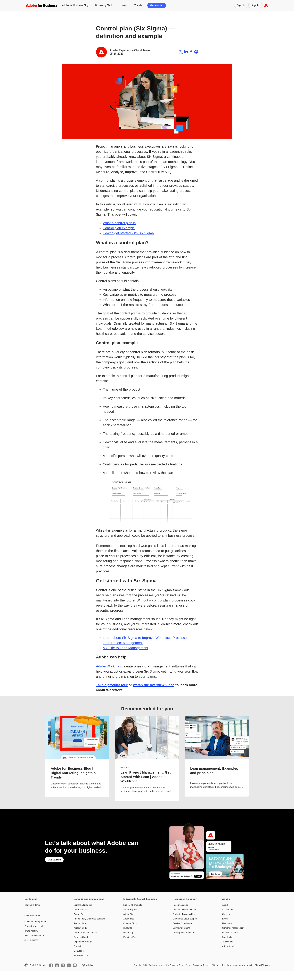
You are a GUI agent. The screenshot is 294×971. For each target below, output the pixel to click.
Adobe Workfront (109, 666)
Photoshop (128, 932)
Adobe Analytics (81, 909)
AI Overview (227, 909)
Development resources (184, 932)
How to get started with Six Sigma (128, 233)
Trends (138, 5)
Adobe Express (81, 914)
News (125, 5)
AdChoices (264, 965)
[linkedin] (69, 965)
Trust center (227, 942)
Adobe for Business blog (184, 914)
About (225, 905)
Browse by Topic (104, 5)
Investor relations (230, 932)
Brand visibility (31, 931)
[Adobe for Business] (41, 5)
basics (124, 767)
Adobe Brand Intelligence (85, 932)
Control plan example (119, 228)
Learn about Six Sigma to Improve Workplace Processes (145, 638)
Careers (226, 914)
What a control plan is (119, 223)
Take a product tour (112, 685)
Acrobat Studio (80, 928)
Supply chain (228, 937)
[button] (34, 965)
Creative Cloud (81, 937)
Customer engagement (35, 921)
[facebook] (51, 965)
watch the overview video (153, 685)
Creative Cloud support (183, 923)
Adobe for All (228, 946)
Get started (156, 5)
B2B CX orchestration (34, 935)
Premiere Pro (129, 937)
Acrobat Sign (80, 923)
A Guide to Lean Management (125, 648)
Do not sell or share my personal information (233, 965)
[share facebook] (191, 52)
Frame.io (78, 946)
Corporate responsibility (233, 928)
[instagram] (57, 965)
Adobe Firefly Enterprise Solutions (89, 919)
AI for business (31, 940)
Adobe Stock (129, 919)
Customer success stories (184, 909)
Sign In (241, 5)
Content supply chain (34, 926)
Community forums (181, 928)
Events (225, 919)
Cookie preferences (202, 965)
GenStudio (79, 951)
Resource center (180, 905)
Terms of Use (185, 965)
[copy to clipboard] (196, 52)
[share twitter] (181, 52)
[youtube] (75, 965)
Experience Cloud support (185, 919)
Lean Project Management (123, 643)
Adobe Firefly (129, 914)
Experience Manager (83, 942)
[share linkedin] (186, 52)
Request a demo (32, 905)
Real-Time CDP (81, 955)
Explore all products (83, 905)
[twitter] (63, 965)
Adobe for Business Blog (75, 5)
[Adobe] (266, 5)
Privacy (173, 965)
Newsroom (227, 923)
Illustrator (127, 928)
